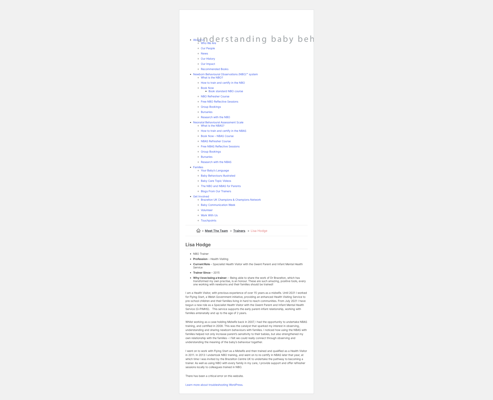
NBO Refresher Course (215, 96)
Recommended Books (214, 69)
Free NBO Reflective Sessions (219, 101)
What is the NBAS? (212, 125)
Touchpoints (208, 220)
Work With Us (209, 215)
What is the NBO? (212, 77)
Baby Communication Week (218, 204)
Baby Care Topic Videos (216, 180)
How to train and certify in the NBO (223, 82)
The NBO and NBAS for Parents (221, 186)
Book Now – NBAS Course (217, 136)
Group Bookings (211, 106)
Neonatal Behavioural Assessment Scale (218, 122)
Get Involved (201, 196)
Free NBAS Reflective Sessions (220, 146)
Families (198, 167)
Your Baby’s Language (215, 170)
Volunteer (207, 210)
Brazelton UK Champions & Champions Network (231, 199)
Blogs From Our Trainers (216, 191)
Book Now (207, 87)
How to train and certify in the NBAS (223, 130)
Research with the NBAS (216, 162)
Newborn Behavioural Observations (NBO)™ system (225, 74)
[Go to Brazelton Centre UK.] (198, 230)
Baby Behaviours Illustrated (218, 175)
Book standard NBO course (226, 91)
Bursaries (206, 112)
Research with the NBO (215, 117)
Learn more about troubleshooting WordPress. (214, 384)
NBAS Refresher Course (216, 141)
